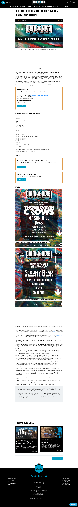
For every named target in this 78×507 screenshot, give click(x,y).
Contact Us (66, 481)
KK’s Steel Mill (59, 335)
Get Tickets (22, 167)
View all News (57, 458)
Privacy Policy (66, 478)
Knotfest (55, 331)
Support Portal (65, 484)
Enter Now (21, 106)
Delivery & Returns (66, 483)
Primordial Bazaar (12, 483)
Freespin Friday (11, 481)
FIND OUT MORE (34, 451)
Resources (11, 486)
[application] (73, 504)
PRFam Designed (12, 484)
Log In (68, 2)
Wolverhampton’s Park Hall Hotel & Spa (39, 95)
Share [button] (60, 20)
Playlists (12, 480)
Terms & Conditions (66, 480)
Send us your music (12, 478)
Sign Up (73, 2)
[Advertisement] (39, 59)
